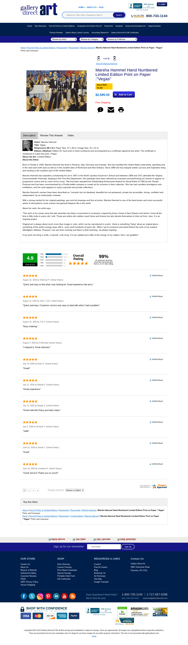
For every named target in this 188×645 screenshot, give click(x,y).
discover (50, 616)
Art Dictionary (100, 576)
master (38, 616)
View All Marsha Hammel (106, 64)
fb (24, 596)
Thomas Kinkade (56, 33)
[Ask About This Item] (100, 112)
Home (81, 7)
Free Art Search (100, 567)
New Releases (40, 26)
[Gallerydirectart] (39, 8)
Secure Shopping (28, 585)
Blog (96, 570)
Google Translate (101, 582)
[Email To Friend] (111, 112)
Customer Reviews (29, 576)
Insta (40, 596)
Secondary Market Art (100, 33)
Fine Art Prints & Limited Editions (62, 26)
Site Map (98, 579)
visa (26, 616)
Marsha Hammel (87, 48)
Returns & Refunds (29, 570)
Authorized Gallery (28, 573)
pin (48, 596)
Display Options (56, 490)
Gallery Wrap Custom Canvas (77, 33)
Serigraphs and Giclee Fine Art (89, 26)
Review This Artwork (51, 135)
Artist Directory (63, 564)
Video (71, 135)
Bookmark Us (100, 573)
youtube (64, 596)
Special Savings (64, 573)
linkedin (56, 596)
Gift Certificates (64, 579)
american (62, 616)
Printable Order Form (66, 576)
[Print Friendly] (121, 112)
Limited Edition (77, 516)
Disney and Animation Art (135, 26)
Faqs (101, 7)
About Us (91, 7)
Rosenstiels (62, 48)
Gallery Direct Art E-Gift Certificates (125, 33)
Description (29, 135)
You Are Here (30, 502)
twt (32, 596)
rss (72, 596)
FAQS (23, 579)
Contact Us (25, 564)
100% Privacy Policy (29, 582)
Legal (94, 636)
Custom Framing (64, 567)
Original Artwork (154, 26)
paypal (74, 616)
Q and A (97, 564)
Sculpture (119, 26)
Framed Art (108, 26)
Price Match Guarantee (67, 570)
